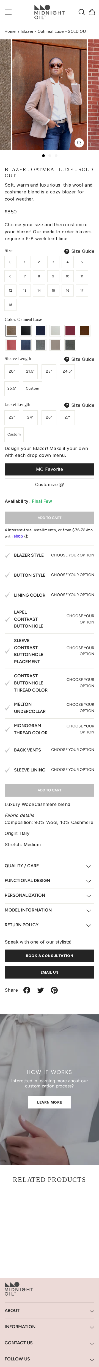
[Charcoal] (70, 344)
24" (30, 417)
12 (10, 290)
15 (53, 290)
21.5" (30, 371)
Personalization (25, 895)
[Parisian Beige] (55, 344)
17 (82, 290)
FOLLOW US (17, 1359)
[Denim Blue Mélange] (25, 344)
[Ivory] (55, 330)
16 (68, 290)
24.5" (67, 371)
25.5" (11, 388)
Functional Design (27, 880)
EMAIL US (49, 972)
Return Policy (21, 924)
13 (25, 290)
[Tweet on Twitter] (40, 992)
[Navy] (40, 330)
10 (68, 276)
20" (12, 371)
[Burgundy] (70, 330)
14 (39, 290)
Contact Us (19, 1342)
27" (67, 417)
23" (49, 371)
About (12, 1310)
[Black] (25, 330)
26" (49, 417)
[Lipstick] (11, 344)
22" (12, 417)
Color (23, 319)
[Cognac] (84, 330)
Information (20, 1326)
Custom (32, 388)
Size (9, 250)
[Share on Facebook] (26, 992)
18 (10, 305)
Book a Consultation (49, 955)
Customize (46, 484)
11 (82, 276)
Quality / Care (22, 865)
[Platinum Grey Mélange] (40, 344)
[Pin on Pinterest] (54, 992)
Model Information (28, 910)
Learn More (49, 1102)
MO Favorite (49, 469)
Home (10, 31)
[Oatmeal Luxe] (11, 330)
